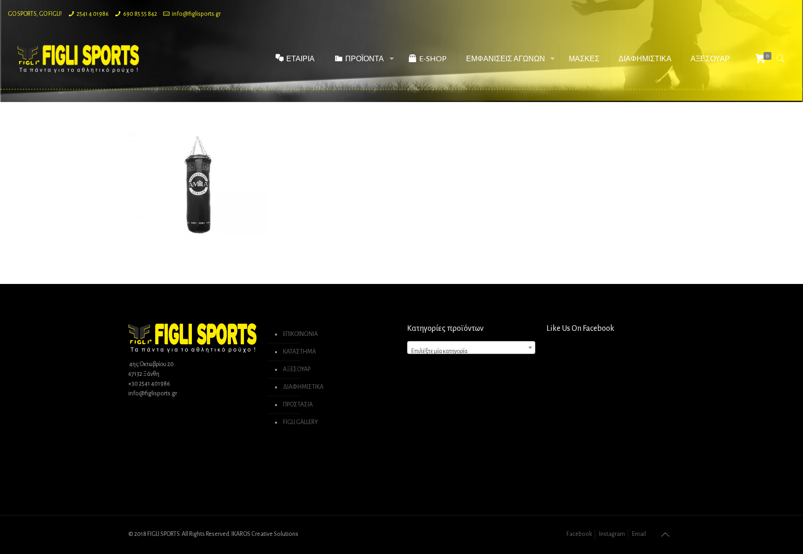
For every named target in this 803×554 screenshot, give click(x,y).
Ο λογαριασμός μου (730, 14)
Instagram (612, 534)
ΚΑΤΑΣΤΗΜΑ (299, 351)
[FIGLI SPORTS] (78, 58)
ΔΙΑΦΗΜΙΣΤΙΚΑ (303, 387)
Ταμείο (769, 14)
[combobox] (471, 347)
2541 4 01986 (93, 14)
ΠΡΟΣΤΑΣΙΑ (298, 404)
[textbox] (471, 351)
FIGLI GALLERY (300, 422)
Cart (789, 14)
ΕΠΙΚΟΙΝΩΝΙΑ (300, 334)
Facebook (579, 534)
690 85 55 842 (140, 14)
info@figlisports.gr (196, 14)
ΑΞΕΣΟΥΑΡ (296, 369)
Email (639, 534)
